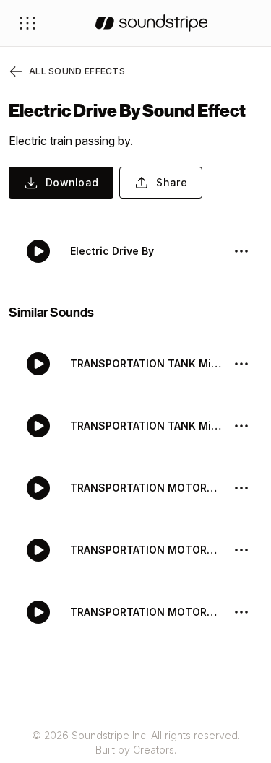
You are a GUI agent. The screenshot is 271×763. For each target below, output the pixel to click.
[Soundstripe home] (151, 23)
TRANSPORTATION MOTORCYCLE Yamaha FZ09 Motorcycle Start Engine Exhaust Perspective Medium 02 (145, 612)
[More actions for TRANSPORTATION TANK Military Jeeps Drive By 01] (241, 425)
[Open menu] (27, 23)
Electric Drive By (112, 251)
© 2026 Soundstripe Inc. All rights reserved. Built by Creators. (136, 742)
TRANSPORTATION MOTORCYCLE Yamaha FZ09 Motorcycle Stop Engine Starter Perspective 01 (145, 550)
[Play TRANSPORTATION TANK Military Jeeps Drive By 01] (38, 425)
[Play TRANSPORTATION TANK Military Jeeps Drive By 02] (38, 363)
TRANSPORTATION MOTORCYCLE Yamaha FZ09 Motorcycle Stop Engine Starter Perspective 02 (145, 487)
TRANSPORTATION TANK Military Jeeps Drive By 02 (145, 363)
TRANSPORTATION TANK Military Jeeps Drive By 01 (145, 425)
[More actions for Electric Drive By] (241, 251)
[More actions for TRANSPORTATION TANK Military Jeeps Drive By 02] (241, 363)
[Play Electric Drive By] (38, 251)
